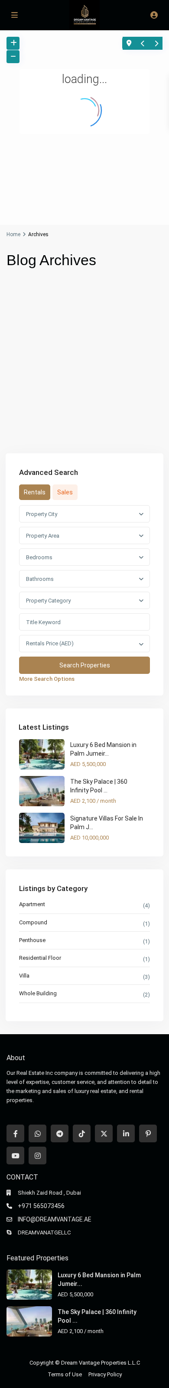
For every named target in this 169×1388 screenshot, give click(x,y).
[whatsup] (37, 1133)
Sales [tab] (65, 492)
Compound (33, 922)
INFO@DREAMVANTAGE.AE (54, 1219)
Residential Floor (40, 958)
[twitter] (104, 1133)
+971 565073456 (41, 1205)
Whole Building (38, 993)
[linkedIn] (126, 1133)
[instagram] (37, 1155)
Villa (24, 975)
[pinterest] (148, 1133)
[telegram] (59, 1133)
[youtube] (15, 1155)
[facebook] (15, 1133)
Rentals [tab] (35, 492)
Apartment (32, 904)
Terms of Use (65, 1374)
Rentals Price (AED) (50, 643)
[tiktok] (82, 1133)
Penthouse (32, 940)
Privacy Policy (105, 1374)
